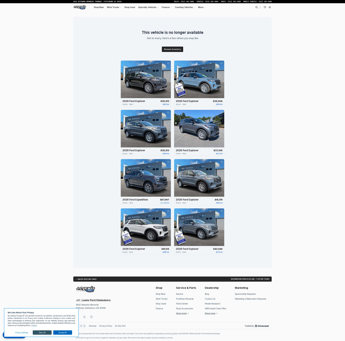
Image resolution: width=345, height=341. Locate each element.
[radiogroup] (81, 326)
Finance (159, 308)
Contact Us (210, 299)
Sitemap (92, 326)
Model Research (212, 303)
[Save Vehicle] (168, 63)
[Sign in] (269, 7)
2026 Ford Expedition (135, 199)
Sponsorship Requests (245, 294)
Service (179, 294)
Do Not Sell (120, 326)
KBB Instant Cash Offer (215, 308)
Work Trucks (162, 299)
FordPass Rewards (185, 299)
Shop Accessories (184, 308)
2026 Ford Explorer (134, 101)
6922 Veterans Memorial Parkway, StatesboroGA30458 (97, 2)
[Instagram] (91, 317)
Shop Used (161, 303)
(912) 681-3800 (187, 2)
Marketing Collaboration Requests (250, 299)
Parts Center (182, 303)
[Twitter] (84, 317)
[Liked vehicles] (265, 7)
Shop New (160, 294)
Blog (207, 294)
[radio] (81, 326)
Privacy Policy (105, 326)
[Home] (79, 7)
